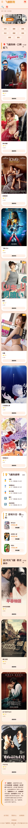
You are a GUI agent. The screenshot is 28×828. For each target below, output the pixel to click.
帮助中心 (14, 815)
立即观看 (10, 19)
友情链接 (21, 815)
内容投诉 (14, 820)
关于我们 (6, 815)
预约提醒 (17, 527)
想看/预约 (14, 98)
